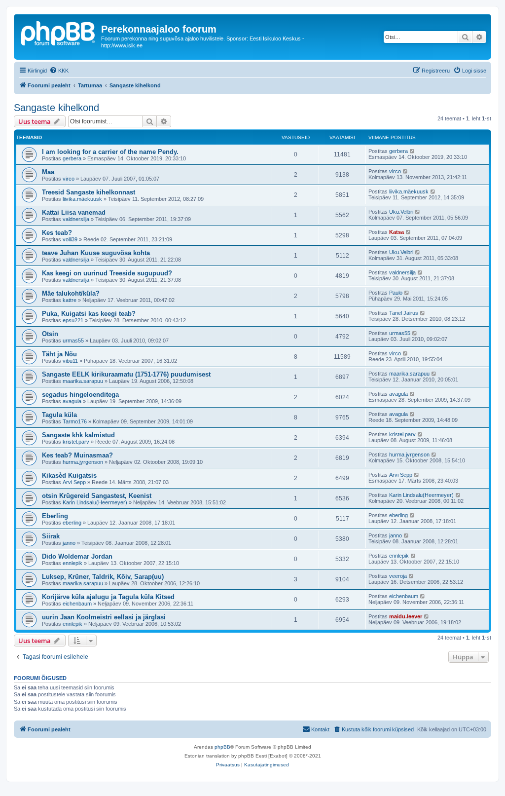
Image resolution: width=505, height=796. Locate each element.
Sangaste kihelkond (56, 107)
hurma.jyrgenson (83, 462)
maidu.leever (405, 616)
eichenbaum (77, 603)
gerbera (72, 158)
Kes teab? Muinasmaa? (77, 455)
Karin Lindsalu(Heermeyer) (95, 502)
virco (68, 179)
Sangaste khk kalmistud (78, 435)
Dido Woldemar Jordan (77, 556)
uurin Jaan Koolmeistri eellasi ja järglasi (104, 617)
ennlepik (72, 563)
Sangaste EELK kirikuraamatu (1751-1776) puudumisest (126, 374)
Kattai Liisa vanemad (74, 212)
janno (69, 543)
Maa (48, 172)
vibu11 (70, 361)
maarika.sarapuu (83, 381)
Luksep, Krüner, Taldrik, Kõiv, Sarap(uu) (103, 576)
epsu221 (73, 320)
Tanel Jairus (403, 313)
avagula (72, 401)
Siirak (51, 536)
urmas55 (73, 340)
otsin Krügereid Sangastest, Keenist (96, 495)
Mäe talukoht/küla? (71, 293)
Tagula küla (59, 414)
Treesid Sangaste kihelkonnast (88, 192)
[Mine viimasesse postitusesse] (412, 151)
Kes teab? (57, 232)
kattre (69, 300)
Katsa (396, 232)
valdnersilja (76, 219)
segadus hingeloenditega (80, 394)
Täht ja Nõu (59, 354)
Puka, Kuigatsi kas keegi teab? (89, 313)
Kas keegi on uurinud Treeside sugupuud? (107, 273)
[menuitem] (59, 70)
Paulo (395, 293)
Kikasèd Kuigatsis (69, 475)
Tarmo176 (75, 421)
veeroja (398, 576)
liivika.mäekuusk (82, 199)
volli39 (70, 239)
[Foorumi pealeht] (58, 32)
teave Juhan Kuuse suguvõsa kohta (96, 253)
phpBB (222, 747)
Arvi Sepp (74, 482)
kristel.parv (76, 442)
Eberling (55, 516)
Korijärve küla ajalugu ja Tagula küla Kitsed (108, 597)
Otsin (50, 334)
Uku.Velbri (401, 212)
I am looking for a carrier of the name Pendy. (110, 151)
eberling (72, 523)
